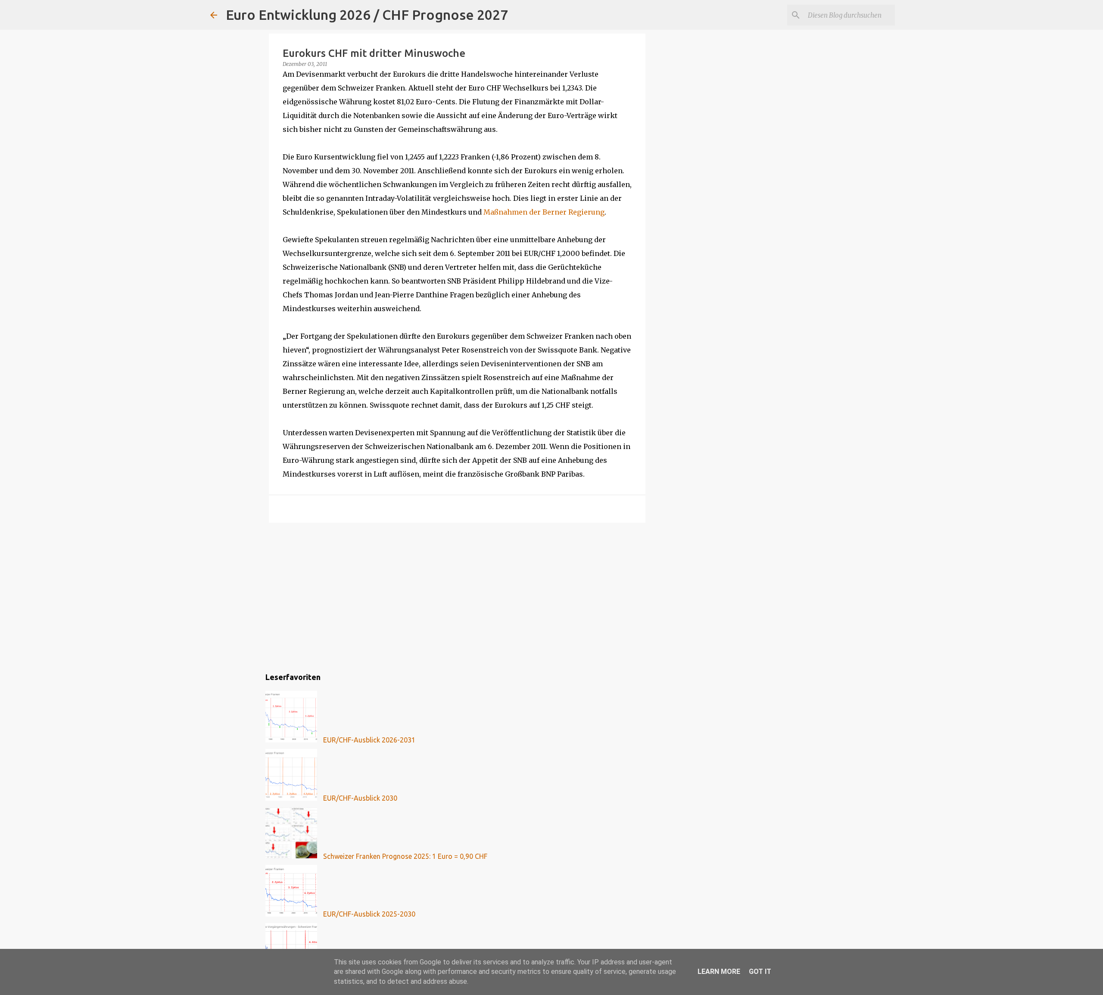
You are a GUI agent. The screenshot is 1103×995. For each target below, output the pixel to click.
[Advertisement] (457, 596)
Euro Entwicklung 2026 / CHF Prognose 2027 (367, 14)
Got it (760, 971)
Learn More (719, 971)
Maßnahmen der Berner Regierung (543, 212)
